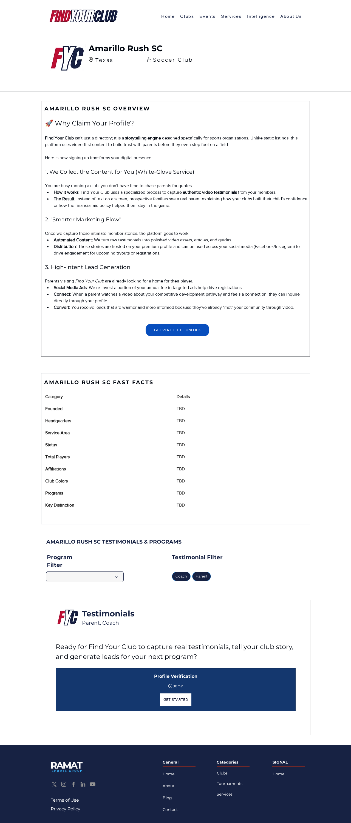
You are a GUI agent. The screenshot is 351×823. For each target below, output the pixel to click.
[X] (54, 784)
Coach (181, 576)
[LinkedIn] (83, 784)
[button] (291, 16)
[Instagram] (63, 784)
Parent (201, 576)
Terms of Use (65, 800)
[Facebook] (73, 784)
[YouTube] (92, 784)
